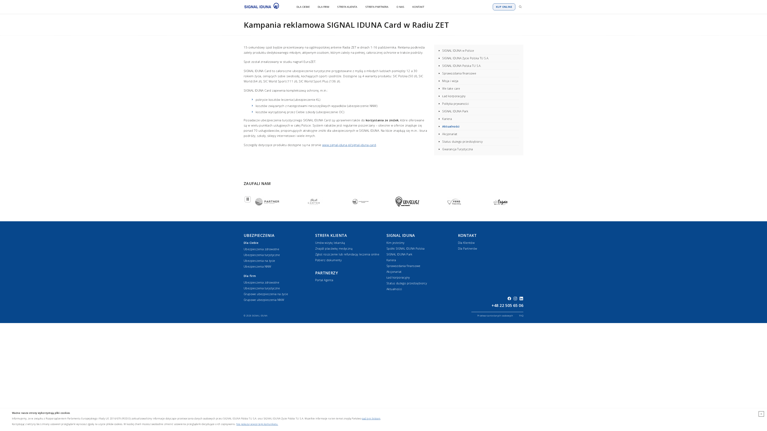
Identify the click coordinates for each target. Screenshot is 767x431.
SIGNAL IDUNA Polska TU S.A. (461, 66)
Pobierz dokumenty (328, 260)
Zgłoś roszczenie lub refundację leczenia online (347, 254)
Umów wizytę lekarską (330, 243)
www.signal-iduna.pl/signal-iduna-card (349, 145)
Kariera (447, 119)
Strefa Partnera (376, 7)
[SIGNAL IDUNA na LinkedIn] (521, 299)
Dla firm (323, 7)
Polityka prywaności (455, 104)
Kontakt (418, 7)
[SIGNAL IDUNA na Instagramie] (515, 299)
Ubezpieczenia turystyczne (262, 255)
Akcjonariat (449, 134)
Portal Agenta (324, 280)
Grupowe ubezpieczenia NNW (264, 300)
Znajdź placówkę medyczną (334, 248)
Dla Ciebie (303, 7)
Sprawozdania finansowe (459, 73)
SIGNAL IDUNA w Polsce (458, 50)
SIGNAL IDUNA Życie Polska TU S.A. (465, 58)
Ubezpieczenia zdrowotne (261, 249)
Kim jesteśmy (395, 243)
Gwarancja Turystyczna (457, 149)
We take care (451, 88)
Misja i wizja (450, 81)
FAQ (521, 315)
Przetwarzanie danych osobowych (495, 315)
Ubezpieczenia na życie (259, 261)
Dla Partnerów (467, 248)
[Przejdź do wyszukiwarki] (520, 7)
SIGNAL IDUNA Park (455, 111)
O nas (400, 7)
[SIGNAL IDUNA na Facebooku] (509, 299)
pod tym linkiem (371, 418)
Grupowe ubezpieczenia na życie (266, 294)
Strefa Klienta (347, 7)
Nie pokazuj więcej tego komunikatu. (257, 424)
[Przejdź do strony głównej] (264, 7)
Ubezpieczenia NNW (257, 266)
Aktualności (450, 126)
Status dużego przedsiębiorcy (462, 141)
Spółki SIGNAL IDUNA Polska (405, 248)
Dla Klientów (466, 243)
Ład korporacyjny (453, 96)
